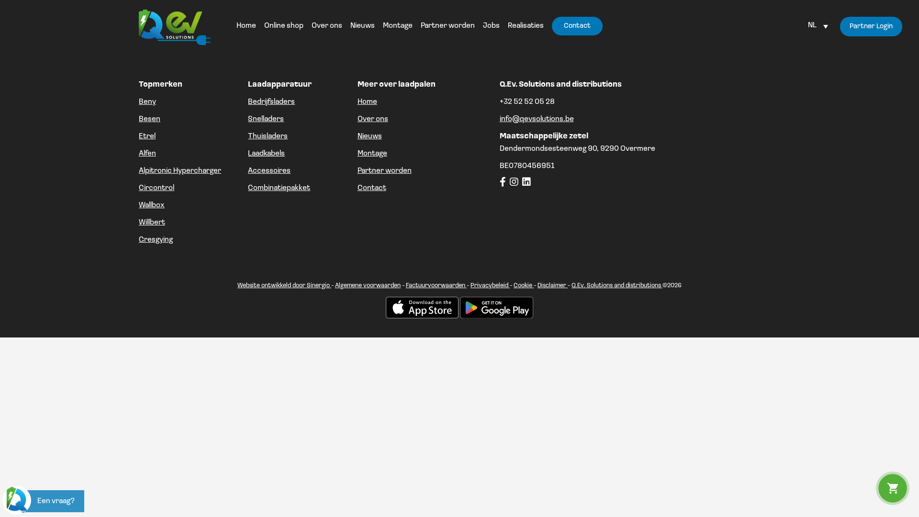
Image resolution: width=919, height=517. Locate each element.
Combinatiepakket (279, 188)
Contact (372, 188)
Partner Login (871, 26)
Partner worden (385, 171)
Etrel (147, 136)
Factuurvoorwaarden (436, 285)
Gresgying (156, 240)
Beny (147, 102)
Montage (372, 153)
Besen (149, 119)
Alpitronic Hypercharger (180, 171)
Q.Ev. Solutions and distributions (617, 285)
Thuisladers (268, 136)
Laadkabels (266, 153)
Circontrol (156, 188)
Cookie (524, 285)
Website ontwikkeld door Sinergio (284, 285)
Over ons (373, 119)
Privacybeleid (490, 285)
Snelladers (266, 119)
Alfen (147, 153)
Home (367, 102)
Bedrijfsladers (271, 102)
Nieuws (370, 136)
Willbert (152, 222)
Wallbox (152, 205)
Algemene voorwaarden (368, 285)
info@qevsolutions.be (537, 119)
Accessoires (269, 171)
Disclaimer (553, 285)
